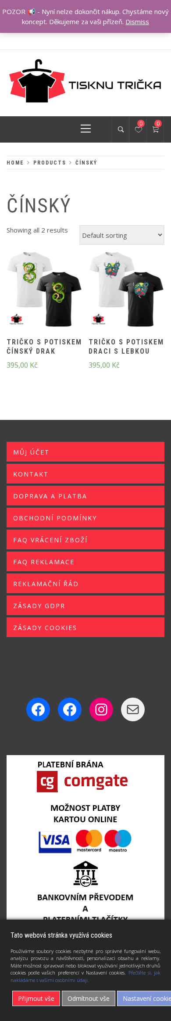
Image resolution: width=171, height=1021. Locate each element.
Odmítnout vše (89, 998)
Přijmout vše (36, 998)
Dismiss (137, 21)
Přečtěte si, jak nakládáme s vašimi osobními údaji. (85, 976)
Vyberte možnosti (29, 295)
